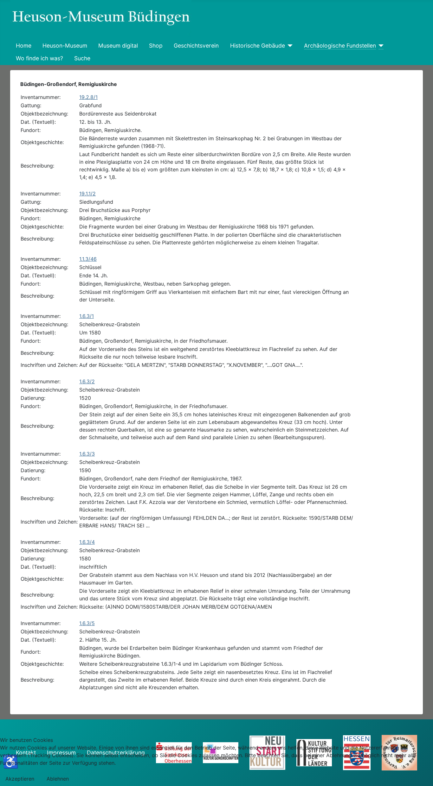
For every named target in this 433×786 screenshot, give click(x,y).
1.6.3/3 (87, 454)
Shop (156, 45)
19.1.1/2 (87, 193)
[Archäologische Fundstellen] (380, 46)
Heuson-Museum (64, 45)
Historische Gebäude (257, 45)
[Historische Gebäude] (289, 46)
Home (23, 45)
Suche (82, 58)
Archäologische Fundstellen (340, 45)
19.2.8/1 (88, 97)
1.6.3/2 (87, 381)
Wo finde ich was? (39, 58)
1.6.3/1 (86, 316)
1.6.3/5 (87, 623)
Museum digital (118, 45)
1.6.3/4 (87, 542)
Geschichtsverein (196, 45)
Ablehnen (58, 779)
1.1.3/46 (88, 259)
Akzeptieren (19, 779)
